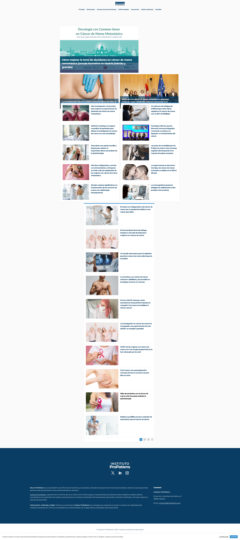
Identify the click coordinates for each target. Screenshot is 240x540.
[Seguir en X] (113, 473)
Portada (82, 9)
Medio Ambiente (147, 9)
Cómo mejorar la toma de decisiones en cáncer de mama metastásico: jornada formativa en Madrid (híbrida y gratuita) (97, 63)
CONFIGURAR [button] (223, 537)
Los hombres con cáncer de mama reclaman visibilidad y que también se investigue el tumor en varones (135, 279)
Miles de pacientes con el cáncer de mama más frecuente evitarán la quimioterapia (134, 396)
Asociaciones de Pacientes (106, 9)
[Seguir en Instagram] (127, 473)
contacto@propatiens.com (170, 503)
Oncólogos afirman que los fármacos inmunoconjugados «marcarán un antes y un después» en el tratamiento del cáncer (163, 131)
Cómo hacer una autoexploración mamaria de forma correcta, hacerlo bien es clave (134, 372)
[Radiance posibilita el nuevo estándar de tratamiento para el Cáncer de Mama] (102, 425)
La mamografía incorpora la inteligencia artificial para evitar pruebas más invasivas (163, 187)
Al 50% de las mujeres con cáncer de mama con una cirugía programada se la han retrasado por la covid (136, 349)
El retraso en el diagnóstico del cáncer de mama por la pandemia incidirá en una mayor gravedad (136, 209)
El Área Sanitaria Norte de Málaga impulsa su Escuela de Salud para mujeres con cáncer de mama (133, 232)
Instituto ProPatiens (38, 495)
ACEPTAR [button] (234, 537)
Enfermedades (123, 9)
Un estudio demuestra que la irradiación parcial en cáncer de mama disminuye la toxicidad (136, 256)
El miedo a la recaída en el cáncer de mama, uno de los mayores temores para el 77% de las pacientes (159, 29)
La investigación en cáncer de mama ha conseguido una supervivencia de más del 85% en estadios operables (136, 326)
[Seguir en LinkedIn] (120, 473)
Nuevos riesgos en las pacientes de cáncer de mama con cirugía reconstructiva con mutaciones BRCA (158, 59)
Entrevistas (91, 9)
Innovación (135, 9)
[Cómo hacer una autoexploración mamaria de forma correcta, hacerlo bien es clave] (102, 379)
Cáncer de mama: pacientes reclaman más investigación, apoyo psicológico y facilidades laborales (159, 44)
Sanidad (158, 9)
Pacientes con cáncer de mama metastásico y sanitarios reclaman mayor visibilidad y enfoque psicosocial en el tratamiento (145, 101)
